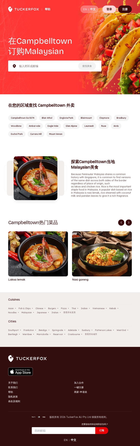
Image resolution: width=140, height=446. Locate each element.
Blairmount (86, 118)
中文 (93, 9)
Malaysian (27, 312)
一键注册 (79, 387)
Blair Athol (47, 118)
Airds (116, 126)
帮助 (47, 9)
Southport (13, 330)
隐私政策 (13, 396)
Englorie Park (66, 118)
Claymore (104, 118)
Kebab (112, 308)
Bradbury (121, 118)
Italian (55, 312)
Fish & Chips (25, 308)
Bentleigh (13, 334)
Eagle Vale (53, 126)
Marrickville (42, 334)
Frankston (29, 330)
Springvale (57, 330)
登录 (109, 9)
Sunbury (86, 330)
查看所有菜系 (69, 312)
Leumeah (89, 126)
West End (121, 330)
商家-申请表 (80, 392)
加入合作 (79, 382)
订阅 (101, 430)
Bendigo (43, 330)
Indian (84, 308)
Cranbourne (74, 334)
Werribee (27, 334)
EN (85, 9)
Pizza (64, 308)
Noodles (12, 312)
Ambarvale (34, 126)
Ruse (103, 126)
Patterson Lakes (103, 330)
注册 (125, 9)
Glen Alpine (71, 126)
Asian (11, 308)
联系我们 (13, 387)
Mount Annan (55, 134)
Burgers (52, 308)
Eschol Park (17, 134)
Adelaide (72, 330)
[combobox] (19, 66)
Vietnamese (98, 308)
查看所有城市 (91, 334)
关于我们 (13, 382)
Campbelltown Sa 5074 (22, 118)
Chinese (39, 308)
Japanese (42, 312)
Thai (74, 308)
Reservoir (58, 334)
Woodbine (16, 126)
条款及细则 (14, 401)
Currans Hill (36, 134)
